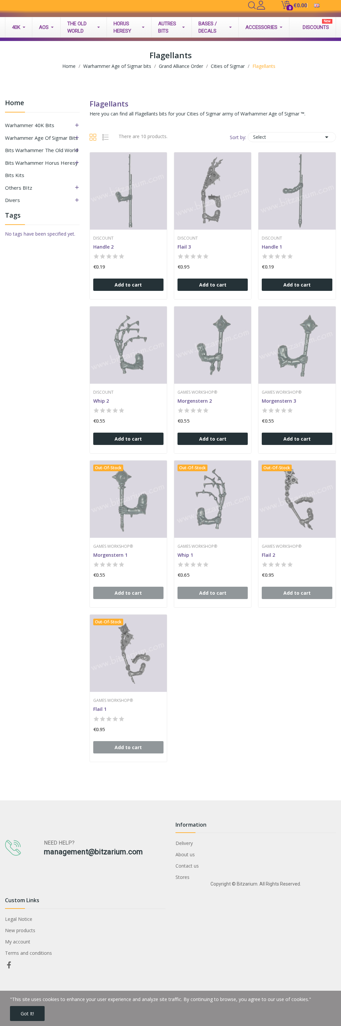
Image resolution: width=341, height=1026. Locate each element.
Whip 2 (101, 401)
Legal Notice (18, 919)
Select (292, 137)
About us (185, 854)
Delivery (184, 843)
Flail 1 (100, 709)
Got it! (27, 1013)
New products (20, 930)
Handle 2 (103, 247)
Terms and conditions (28, 953)
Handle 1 (272, 247)
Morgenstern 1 (110, 555)
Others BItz (18, 187)
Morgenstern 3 (279, 401)
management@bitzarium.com (93, 852)
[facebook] (9, 965)
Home (14, 103)
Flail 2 (268, 555)
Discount (103, 238)
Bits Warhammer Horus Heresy (41, 162)
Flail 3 (184, 247)
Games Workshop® (197, 392)
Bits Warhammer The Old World (41, 150)
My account (17, 941)
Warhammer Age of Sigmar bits (41, 137)
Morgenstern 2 (194, 401)
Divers (12, 200)
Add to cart (128, 285)
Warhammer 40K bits (29, 125)
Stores (182, 877)
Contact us (187, 866)
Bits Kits (14, 175)
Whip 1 (185, 555)
